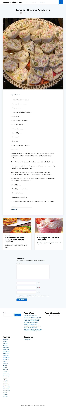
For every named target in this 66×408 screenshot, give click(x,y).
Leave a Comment (42, 13)
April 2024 (5, 380)
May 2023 (5, 394)
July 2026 (5, 341)
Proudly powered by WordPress (26, 405)
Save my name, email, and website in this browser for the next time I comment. (33, 296)
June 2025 (5, 363)
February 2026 (6, 347)
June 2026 (5, 343)
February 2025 (6, 371)
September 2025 (6, 357)
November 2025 (6, 353)
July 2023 (5, 392)
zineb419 (25, 13)
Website (38, 292)
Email (38, 287)
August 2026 (6, 339)
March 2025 (5, 369)
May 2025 (5, 365)
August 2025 (6, 359)
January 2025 (6, 373)
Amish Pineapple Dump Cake (30, 315)
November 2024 (6, 377)
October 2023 (6, 388)
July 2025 (5, 361)
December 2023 (6, 386)
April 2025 (5, 367)
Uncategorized (14, 209)
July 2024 (5, 379)
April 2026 (5, 345)
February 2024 (6, 384)
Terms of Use (42, 2)
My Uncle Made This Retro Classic (31, 322)
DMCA (26, 2)
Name (38, 283)
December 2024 (6, 375)
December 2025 (6, 351)
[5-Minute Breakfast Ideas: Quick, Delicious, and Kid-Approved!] (17, 225)
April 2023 (5, 396)
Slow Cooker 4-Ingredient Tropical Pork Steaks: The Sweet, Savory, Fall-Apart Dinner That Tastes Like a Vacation (32, 319)
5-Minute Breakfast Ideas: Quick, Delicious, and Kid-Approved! (14, 240)
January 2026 (6, 349)
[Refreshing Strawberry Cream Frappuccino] (49, 225)
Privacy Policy (33, 2)
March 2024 (5, 383)
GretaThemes (42, 405)
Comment (18, 263)
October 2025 (6, 355)
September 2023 (6, 390)
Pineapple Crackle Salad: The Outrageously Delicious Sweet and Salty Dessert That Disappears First (32, 326)
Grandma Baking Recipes (12, 2)
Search (4, 312)
